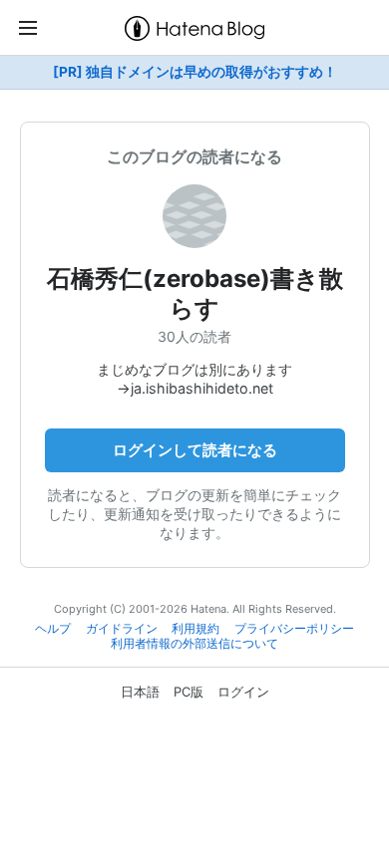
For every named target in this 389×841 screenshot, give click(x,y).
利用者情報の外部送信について (194, 644)
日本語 (140, 692)
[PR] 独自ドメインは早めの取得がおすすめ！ (195, 72)
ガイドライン (122, 629)
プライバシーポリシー (294, 629)
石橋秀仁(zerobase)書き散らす (195, 293)
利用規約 (195, 629)
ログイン (243, 692)
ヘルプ (53, 629)
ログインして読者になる (195, 449)
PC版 (188, 692)
